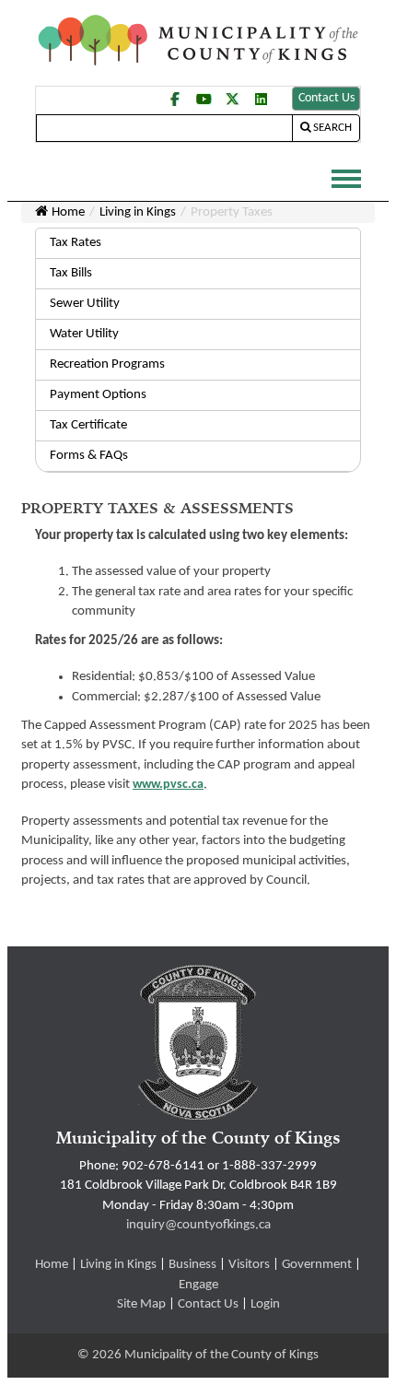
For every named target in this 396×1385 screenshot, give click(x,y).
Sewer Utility (85, 304)
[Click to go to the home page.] (198, 40)
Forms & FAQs (89, 456)
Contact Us (326, 98)
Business (192, 1265)
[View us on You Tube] (203, 98)
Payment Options (98, 395)
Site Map (141, 1304)
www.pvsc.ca (168, 785)
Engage (198, 1285)
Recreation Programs (107, 364)
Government (317, 1265)
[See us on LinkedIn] (260, 98)
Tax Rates (75, 243)
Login (265, 1304)
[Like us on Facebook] (175, 107)
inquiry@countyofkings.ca (198, 1225)
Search (332, 128)
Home (68, 212)
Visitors (249, 1265)
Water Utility (84, 334)
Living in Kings (137, 212)
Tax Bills (71, 273)
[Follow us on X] (232, 98)
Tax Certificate (88, 425)
